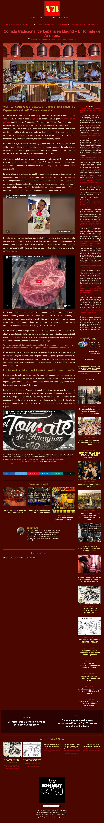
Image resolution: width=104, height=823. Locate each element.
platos (35, 118)
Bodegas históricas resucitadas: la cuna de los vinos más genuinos (89, 652)
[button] (99, 373)
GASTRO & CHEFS (62, 24)
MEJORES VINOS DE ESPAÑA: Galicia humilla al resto (89, 678)
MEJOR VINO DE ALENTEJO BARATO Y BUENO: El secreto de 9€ (89, 455)
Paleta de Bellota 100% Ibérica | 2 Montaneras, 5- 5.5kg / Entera (90, 311)
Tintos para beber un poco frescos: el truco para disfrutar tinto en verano (89, 411)
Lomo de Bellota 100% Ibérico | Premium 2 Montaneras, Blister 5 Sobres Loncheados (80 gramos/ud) (90, 223)
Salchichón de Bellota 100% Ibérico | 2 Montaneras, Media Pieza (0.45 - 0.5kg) (90, 110)
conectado (18, 557)
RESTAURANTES (61, 39)
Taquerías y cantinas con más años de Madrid (63, 519)
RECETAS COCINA (93, 24)
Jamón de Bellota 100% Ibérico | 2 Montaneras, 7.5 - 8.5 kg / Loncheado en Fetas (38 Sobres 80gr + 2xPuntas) (90, 181)
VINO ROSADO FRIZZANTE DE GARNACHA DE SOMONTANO (89, 703)
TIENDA (90, 106)
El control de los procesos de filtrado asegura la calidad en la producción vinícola (89, 579)
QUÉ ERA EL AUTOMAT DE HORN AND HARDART (89, 641)
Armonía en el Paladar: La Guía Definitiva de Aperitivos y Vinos (89, 442)
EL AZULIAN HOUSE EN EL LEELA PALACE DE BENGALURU (89, 611)
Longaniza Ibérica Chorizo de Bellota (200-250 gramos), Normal (90, 266)
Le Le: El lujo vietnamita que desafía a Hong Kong (91, 745)
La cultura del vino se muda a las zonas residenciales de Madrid (89, 691)
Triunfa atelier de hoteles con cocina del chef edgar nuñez (39, 511)
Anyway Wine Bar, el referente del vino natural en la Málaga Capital (89, 548)
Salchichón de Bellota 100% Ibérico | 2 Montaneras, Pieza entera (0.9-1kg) (90, 134)
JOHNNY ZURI (37, 39)
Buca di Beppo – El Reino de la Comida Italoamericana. (15, 511)
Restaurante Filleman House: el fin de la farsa (89, 485)
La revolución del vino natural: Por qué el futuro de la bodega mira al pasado (89, 665)
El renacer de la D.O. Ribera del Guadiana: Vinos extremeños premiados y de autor (89, 516)
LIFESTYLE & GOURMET (12, 24)
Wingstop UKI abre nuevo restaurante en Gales (52, 745)
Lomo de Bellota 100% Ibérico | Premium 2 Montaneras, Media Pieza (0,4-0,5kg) (90, 203)
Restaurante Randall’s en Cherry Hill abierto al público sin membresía (72, 746)
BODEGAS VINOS (28, 24)
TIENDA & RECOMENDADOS (46, 24)
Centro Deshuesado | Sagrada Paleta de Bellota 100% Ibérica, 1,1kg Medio (90, 158)
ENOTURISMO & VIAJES (79, 24)
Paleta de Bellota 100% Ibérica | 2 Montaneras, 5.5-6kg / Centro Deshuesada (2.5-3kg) (90, 243)
